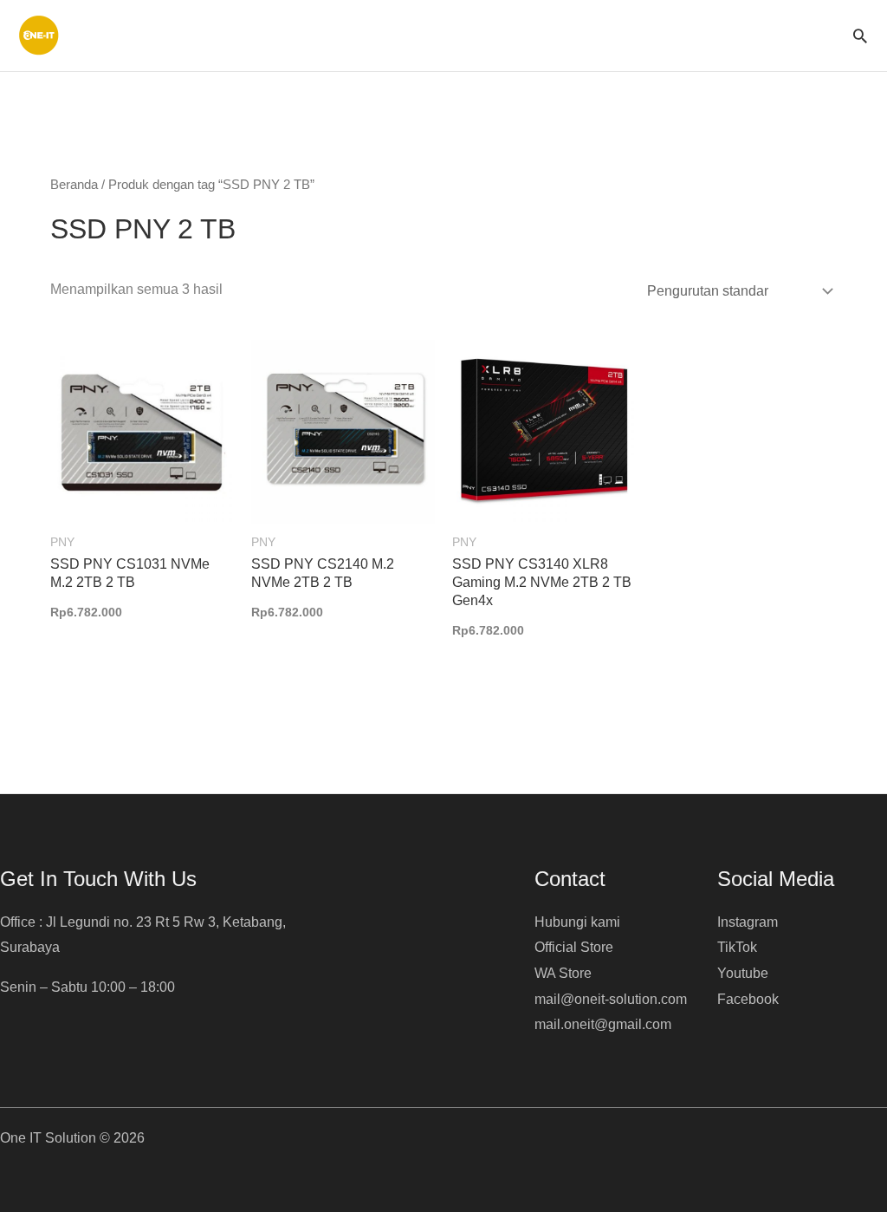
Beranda (74, 185)
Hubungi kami (577, 922)
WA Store (563, 973)
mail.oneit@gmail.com (602, 1024)
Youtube (742, 973)
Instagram (747, 922)
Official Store (573, 947)
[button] (860, 35)
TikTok (737, 947)
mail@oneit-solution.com (610, 999)
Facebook (748, 999)
